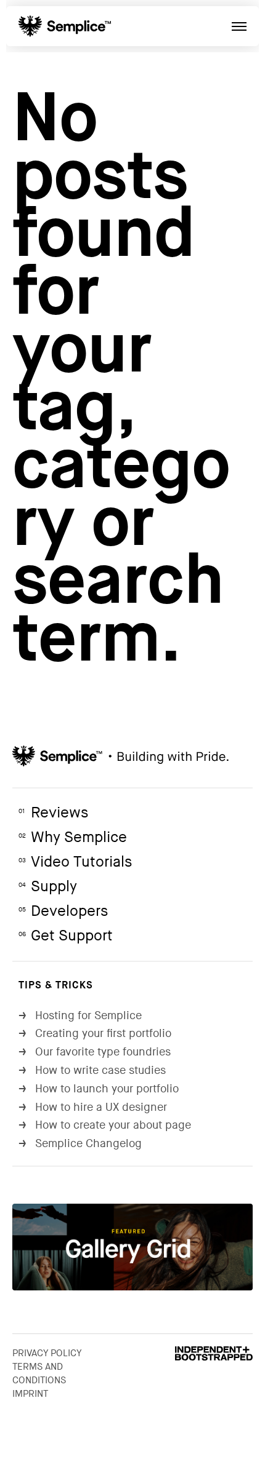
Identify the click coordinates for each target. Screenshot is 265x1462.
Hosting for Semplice (80, 1015)
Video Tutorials (75, 862)
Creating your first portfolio (94, 1033)
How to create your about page (104, 1125)
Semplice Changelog (80, 1143)
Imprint (30, 1393)
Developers (63, 911)
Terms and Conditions (39, 1373)
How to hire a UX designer (92, 1107)
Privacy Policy (47, 1353)
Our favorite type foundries (94, 1052)
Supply (47, 887)
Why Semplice (72, 837)
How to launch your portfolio (98, 1089)
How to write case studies (92, 1070)
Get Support (65, 936)
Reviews (53, 813)
